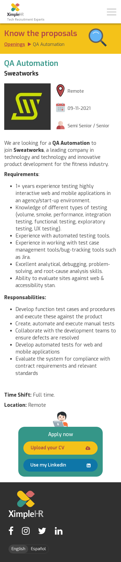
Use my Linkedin (48, 465)
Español (38, 549)
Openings (14, 44)
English (18, 549)
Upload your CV (47, 448)
